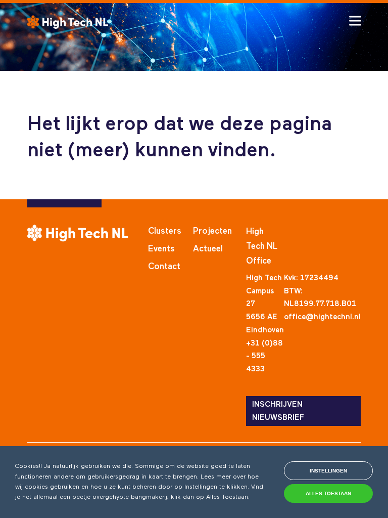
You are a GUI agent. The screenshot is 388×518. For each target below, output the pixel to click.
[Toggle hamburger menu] (355, 20)
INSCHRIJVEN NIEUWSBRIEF (278, 411)
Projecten (212, 231)
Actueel (208, 249)
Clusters (164, 231)
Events (161, 249)
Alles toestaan (328, 493)
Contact (164, 267)
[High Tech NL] (67, 22)
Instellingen (328, 470)
